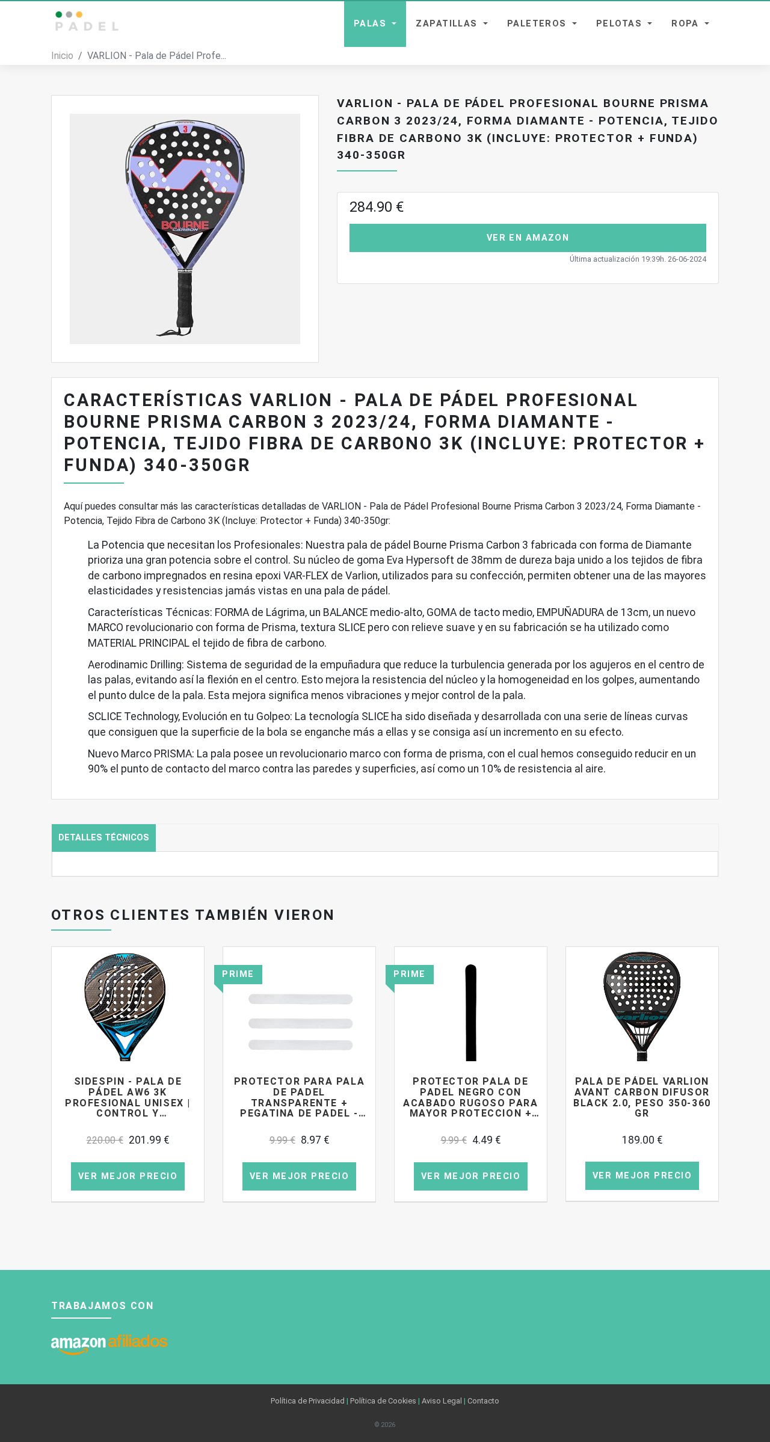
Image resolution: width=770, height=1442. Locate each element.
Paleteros (538, 24)
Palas (372, 24)
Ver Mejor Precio (127, 1176)
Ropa (686, 24)
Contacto (483, 1400)
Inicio (62, 55)
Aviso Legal (442, 1400)
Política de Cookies (383, 1400)
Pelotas (620, 24)
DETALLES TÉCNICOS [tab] (103, 838)
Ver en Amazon (528, 238)
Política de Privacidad (308, 1400)
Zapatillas (448, 24)
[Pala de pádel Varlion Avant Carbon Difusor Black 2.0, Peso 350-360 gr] (642, 1023)
